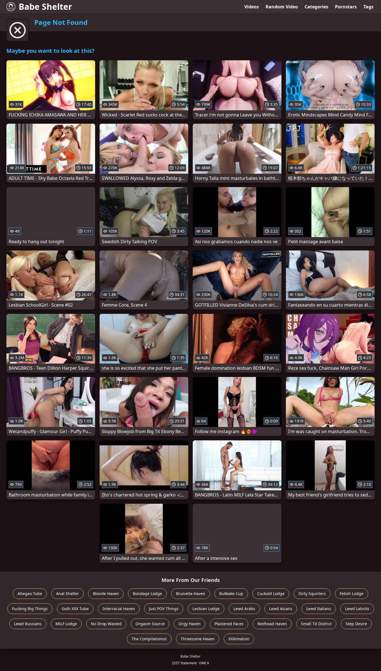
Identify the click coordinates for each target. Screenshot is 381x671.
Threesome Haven (197, 638)
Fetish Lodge (351, 593)
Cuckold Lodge (270, 593)
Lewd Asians (280, 608)
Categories (316, 7)
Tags (368, 7)
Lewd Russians (28, 623)
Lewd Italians (318, 608)
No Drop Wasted (106, 623)
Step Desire (356, 623)
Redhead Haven (272, 623)
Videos (251, 7)
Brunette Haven (190, 593)
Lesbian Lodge (206, 608)
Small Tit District (316, 623)
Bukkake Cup (231, 593)
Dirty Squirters (312, 593)
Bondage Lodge (147, 593)
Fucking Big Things (30, 608)
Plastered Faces (228, 623)
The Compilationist (149, 638)
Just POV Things (164, 608)
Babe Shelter (45, 6)
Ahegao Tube (30, 593)
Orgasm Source (150, 623)
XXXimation (238, 638)
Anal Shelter (67, 593)
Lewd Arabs (244, 608)
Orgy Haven (190, 623)
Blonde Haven (106, 593)
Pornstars (346, 7)
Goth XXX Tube (75, 608)
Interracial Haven (119, 608)
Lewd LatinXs (357, 608)
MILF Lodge (66, 623)
